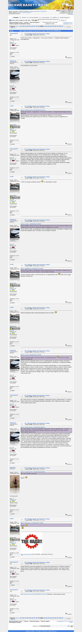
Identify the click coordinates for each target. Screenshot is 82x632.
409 (62, 26)
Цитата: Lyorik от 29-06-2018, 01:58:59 (31, 224)
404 (51, 26)
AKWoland (13, 61)
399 (39, 26)
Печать (68, 27)
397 (34, 26)
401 (44, 26)
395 (30, 26)
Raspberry (13, 467)
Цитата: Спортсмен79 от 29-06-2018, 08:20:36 (33, 427)
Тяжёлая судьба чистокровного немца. (19, 23)
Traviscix (70, 14)
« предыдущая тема (67, 22)
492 (12, 27)
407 (58, 26)
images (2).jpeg (27, 554)
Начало (16, 17)
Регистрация (64, 17)
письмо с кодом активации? (24, 12)
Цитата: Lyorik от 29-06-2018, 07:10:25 (31, 354)
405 (53, 26)
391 (21, 26)
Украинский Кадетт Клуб (15, 22)
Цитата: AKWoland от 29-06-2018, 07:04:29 (32, 268)
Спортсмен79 (14, 33)
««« (16, 26)
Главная (26, 22)
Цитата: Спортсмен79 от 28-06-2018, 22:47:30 (33, 110)
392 (23, 26)
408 (60, 26)
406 (55, 26)
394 (28, 26)
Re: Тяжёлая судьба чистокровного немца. (37, 33)
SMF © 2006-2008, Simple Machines (47, 631)
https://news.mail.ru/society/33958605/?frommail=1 (34, 594)
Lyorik (11, 105)
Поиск (24, 17)
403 (49, 26)
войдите (32, 11)
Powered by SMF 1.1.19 (31, 631)
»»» (14, 27)
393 (25, 26)
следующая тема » (68, 23)
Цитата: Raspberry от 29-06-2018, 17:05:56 (32, 522)
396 (32, 26)
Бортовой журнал (34, 22)
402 (46, 26)
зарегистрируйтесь (42, 11)
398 (37, 26)
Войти (55, 17)
